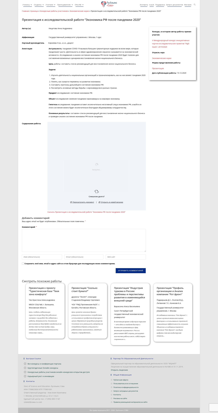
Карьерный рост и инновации (41, 376)
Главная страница (30, 11)
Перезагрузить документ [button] (83, 202)
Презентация (158, 68)
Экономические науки (79, 11)
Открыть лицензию (119, 370)
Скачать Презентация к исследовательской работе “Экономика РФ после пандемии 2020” (86, 212)
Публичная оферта (120, 380)
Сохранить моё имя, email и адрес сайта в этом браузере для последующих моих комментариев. (69, 263)
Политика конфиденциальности (126, 387)
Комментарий (29, 227)
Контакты (117, 394)
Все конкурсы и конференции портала (44, 364)
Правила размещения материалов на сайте (130, 402)
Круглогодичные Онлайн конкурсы (43, 368)
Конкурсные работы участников (54, 11)
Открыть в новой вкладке (111, 202)
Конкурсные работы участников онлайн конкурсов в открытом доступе (59, 372)
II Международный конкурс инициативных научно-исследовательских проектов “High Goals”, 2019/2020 (170, 43)
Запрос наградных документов (125, 391)
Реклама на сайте (120, 398)
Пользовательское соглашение (125, 383)
